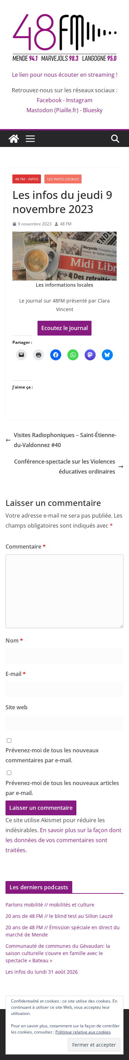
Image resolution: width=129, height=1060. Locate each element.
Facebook (49, 100)
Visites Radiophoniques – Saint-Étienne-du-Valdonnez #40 (65, 440)
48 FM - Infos (26, 179)
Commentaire (26, 546)
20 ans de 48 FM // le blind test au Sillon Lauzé (59, 916)
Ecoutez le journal (64, 328)
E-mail (16, 674)
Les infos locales (63, 179)
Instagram (79, 100)
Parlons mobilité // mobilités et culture (50, 904)
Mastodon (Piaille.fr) (52, 110)
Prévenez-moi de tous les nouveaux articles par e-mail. (62, 788)
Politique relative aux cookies (83, 1032)
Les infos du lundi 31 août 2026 (42, 971)
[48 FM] (14, 138)
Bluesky (93, 110)
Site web (17, 707)
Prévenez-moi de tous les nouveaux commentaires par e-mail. (52, 755)
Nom (14, 640)
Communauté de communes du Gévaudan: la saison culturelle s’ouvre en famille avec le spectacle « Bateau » (58, 953)
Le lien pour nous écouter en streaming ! (64, 74)
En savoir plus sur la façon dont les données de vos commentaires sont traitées (63, 840)
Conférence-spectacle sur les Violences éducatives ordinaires (64, 466)
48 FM (66, 224)
